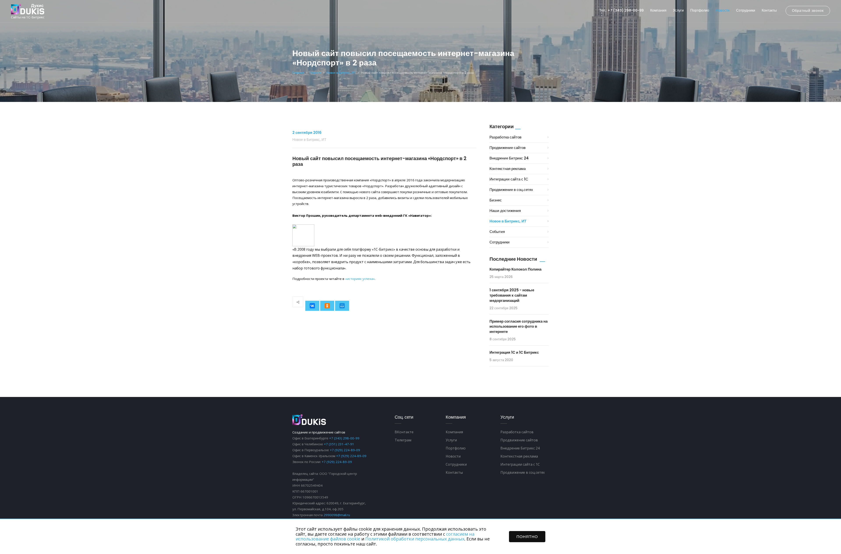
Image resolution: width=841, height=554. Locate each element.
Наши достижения (505, 210)
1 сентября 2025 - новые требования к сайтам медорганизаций (511, 295)
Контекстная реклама (507, 168)
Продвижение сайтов (507, 147)
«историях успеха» (360, 278)
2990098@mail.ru (336, 515)
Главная (298, 72)
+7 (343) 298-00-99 (344, 438)
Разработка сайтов (505, 137)
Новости (723, 10)
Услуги (678, 10)
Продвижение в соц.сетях (511, 189)
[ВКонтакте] (312, 306)
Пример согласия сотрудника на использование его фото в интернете (518, 326)
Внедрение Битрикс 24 (509, 158)
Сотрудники (745, 10)
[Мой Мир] (342, 306)
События (497, 231)
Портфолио (699, 10)
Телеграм (403, 440)
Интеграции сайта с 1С (508, 179)
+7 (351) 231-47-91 (339, 444)
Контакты (769, 10)
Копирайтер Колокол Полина (515, 269)
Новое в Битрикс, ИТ (341, 72)
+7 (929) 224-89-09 (345, 450)
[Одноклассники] (327, 306)
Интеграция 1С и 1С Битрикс (514, 352)
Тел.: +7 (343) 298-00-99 (621, 10)
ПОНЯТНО (527, 536)
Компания (658, 10)
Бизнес (495, 200)
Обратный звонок (808, 10)
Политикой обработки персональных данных (414, 539)
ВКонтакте (404, 432)
